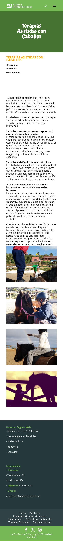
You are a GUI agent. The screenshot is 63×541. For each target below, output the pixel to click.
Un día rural (15, 519)
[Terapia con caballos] (31, 281)
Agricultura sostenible (38, 519)
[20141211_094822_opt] (31, 406)
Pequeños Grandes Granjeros (29, 516)
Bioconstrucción (42, 522)
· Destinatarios (13, 72)
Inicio (23, 513)
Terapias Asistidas (18, 522)
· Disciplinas (12, 65)
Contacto (35, 513)
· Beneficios (11, 68)
